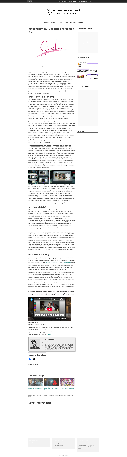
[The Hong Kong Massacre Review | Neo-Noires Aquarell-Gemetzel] (51, 382)
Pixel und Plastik (59, 445)
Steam (49, 334)
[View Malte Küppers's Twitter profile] (42, 342)
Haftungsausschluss (82, 1)
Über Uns (80, 22)
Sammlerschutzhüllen (84, 443)
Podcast (61, 22)
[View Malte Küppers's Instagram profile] (42, 346)
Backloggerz (58, 443)
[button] (32, 172)
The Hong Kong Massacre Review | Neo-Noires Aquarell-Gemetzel (51, 388)
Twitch (66, 22)
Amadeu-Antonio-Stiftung (53, 262)
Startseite (46, 22)
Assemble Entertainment (44, 395)
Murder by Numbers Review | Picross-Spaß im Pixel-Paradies (67, 387)
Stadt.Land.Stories (34, 443)
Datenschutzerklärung (72, 1)
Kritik (59, 395)
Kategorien (53, 22)
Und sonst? (73, 22)
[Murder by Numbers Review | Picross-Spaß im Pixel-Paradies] (67, 382)
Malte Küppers (41, 35)
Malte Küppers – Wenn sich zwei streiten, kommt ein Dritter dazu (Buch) (86, 446)
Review (33, 395)
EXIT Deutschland (66, 262)
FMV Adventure (52, 395)
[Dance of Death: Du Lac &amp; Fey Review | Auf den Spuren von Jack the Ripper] (35, 382)
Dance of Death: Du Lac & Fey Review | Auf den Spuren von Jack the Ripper (35, 388)
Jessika (56, 395)
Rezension (66, 395)
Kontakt (65, 1)
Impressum (60, 1)
